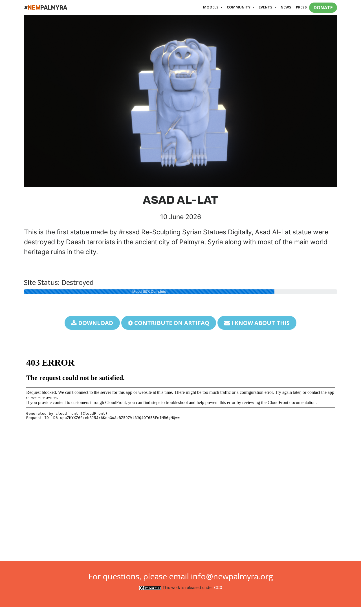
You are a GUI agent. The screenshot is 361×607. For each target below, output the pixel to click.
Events (266, 7)
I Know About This (260, 323)
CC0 (218, 587)
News (286, 7)
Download (95, 323)
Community (239, 7)
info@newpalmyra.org (232, 576)
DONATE (323, 8)
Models (211, 7)
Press (301, 7)
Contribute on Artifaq (171, 323)
